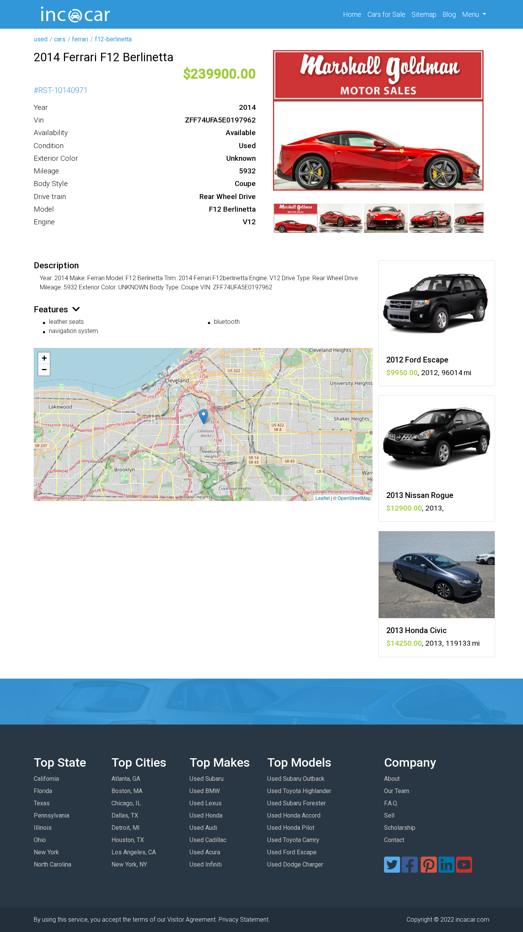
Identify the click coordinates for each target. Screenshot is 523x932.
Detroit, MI (125, 827)
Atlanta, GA (125, 778)
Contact (394, 840)
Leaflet (322, 498)
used (40, 39)
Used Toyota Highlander (299, 791)
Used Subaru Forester (296, 803)
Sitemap (424, 14)
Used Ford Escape (292, 852)
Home (353, 14)
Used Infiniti (206, 864)
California (46, 778)
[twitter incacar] (392, 869)
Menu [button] (471, 14)
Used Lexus (206, 803)
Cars (386, 14)
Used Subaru (207, 778)
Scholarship (399, 827)
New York (46, 852)
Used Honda (206, 815)
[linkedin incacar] (446, 869)
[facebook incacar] (410, 869)
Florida (43, 791)
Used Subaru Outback (296, 778)
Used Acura (205, 852)
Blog (449, 14)
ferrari (80, 39)
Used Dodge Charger (295, 864)
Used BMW (205, 791)
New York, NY (129, 864)
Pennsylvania (51, 815)
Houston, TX (127, 840)
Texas (42, 803)
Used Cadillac (208, 840)
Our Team (396, 791)
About (392, 778)
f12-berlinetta (113, 39)
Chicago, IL (126, 803)
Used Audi (203, 827)
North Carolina (52, 864)
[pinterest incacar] (429, 869)
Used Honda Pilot (290, 827)
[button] (203, 416)
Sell (389, 815)
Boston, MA (126, 791)
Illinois (43, 827)
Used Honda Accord (293, 815)
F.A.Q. (391, 803)
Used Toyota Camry (293, 840)
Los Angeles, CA (133, 852)
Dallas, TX (124, 815)
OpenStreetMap (354, 498)
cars (59, 39)
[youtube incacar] (464, 869)
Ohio (40, 840)
